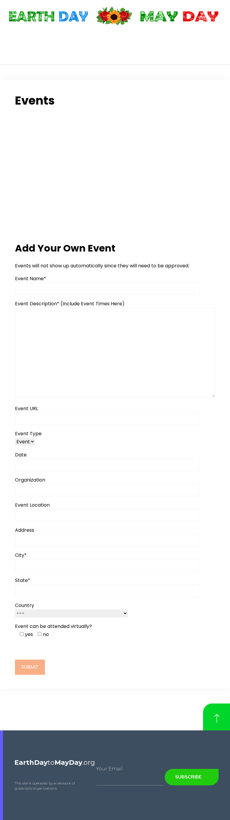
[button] (219, 48)
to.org (54, 762)
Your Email (109, 769)
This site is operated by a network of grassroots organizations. (44, 785)
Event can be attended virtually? (53, 626)
